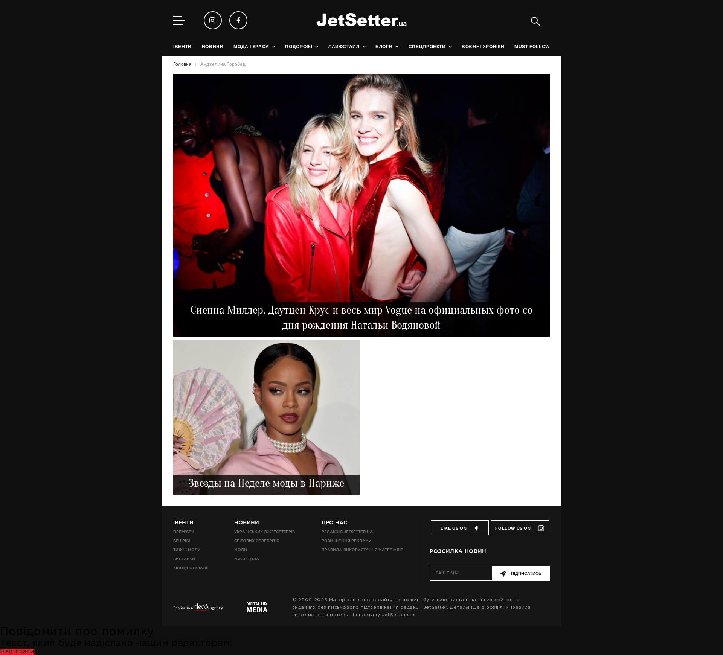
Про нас (334, 522)
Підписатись (526, 573)
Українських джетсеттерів (264, 532)
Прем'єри (183, 532)
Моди (240, 550)
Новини (246, 522)
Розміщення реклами (346, 541)
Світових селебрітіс (256, 541)
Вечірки (182, 541)
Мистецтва (246, 559)
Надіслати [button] (17, 652)
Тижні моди (187, 550)
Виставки (184, 559)
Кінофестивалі (190, 568)
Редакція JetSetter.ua (347, 532)
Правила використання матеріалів (362, 550)
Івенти (183, 522)
